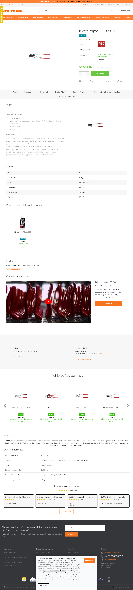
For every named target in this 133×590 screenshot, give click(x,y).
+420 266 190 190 (8, 4)
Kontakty (111, 4)
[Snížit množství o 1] (80, 73)
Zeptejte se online (111, 560)
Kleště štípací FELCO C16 (112, 408)
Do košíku (100, 74)
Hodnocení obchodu (66, 486)
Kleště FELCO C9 (82, 408)
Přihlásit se (71, 534)
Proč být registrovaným (11, 565)
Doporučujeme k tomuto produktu (107, 92)
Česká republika (73, 552)
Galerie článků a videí (98, 4)
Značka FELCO (60, 92)
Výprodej (86, 4)
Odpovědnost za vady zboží (44, 555)
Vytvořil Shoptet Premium (122, 587)
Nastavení (43, 585)
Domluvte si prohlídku (85, 359)
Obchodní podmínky (10, 552)
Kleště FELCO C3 (51, 408)
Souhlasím (89, 560)
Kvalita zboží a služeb (42, 552)
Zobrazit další (66, 511)
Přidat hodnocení (13, 270)
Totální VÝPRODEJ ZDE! (48, 1)
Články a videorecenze (66, 96)
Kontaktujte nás (18, 357)
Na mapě (102, 354)
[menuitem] (8, 17)
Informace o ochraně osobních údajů (15, 557)
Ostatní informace (79, 92)
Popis (15, 92)
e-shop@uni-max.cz (112, 552)
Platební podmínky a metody (13, 562)
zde (39, 581)
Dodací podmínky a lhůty (11, 560)
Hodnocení (43, 92)
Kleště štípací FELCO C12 (21, 408)
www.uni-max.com (74, 555)
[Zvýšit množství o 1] (87, 73)
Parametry (28, 92)
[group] (20, 404)
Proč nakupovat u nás (11, 555)
